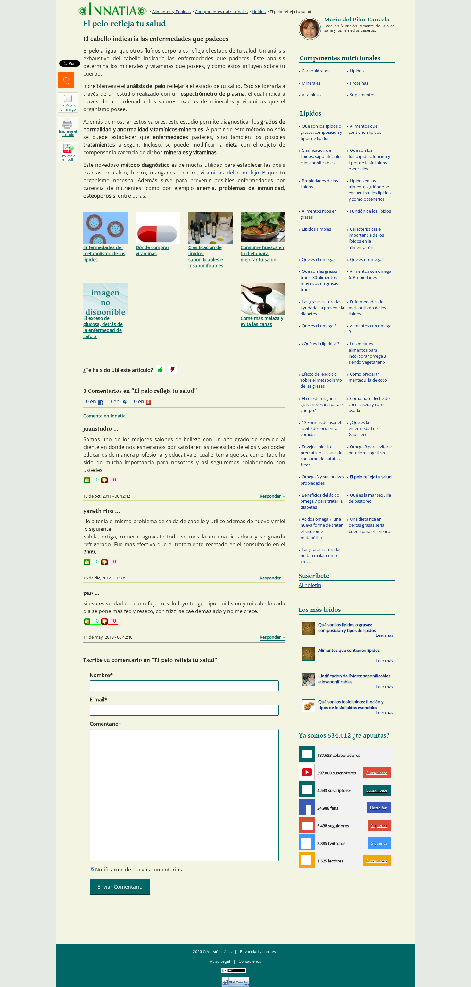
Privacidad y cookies (258, 951)
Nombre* (101, 675)
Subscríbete (376, 772)
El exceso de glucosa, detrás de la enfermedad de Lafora (103, 327)
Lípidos (259, 11)
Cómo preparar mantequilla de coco (368, 377)
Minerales (311, 83)
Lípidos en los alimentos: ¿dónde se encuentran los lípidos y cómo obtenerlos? (370, 190)
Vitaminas (311, 95)
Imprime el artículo (68, 133)
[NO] (172, 369)
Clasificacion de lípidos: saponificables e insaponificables (205, 256)
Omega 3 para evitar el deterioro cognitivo (370, 450)
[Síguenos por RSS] (307, 860)
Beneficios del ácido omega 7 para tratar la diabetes (322, 501)
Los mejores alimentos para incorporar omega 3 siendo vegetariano (367, 353)
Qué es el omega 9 (367, 259)
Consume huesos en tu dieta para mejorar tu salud (262, 253)
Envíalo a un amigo (68, 107)
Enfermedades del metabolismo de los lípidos (104, 253)
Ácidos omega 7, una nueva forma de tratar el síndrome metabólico (322, 528)
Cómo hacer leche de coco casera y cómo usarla (369, 404)
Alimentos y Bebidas (171, 11)
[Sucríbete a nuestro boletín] (307, 789)
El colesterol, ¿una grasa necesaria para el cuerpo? (322, 404)
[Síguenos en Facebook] (307, 807)
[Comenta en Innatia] (307, 754)
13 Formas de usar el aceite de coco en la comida (321, 428)
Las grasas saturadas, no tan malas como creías (321, 555)
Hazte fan (378, 808)
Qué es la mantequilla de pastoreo (370, 498)
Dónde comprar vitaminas (152, 250)
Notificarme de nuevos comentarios (138, 869)
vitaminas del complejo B (233, 172)
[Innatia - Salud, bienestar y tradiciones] (112, 9)
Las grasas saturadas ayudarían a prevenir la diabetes (322, 308)
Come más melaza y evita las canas (262, 321)
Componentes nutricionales (221, 11)
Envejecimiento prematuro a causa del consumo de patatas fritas (322, 456)
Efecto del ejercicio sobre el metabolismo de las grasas (321, 380)
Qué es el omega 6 (319, 259)
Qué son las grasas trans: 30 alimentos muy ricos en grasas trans (319, 280)
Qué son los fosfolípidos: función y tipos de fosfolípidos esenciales (369, 159)
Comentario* (105, 723)
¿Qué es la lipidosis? (320, 343)
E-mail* (98, 699)
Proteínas (359, 83)
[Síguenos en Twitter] (307, 842)
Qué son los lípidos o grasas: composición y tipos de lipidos (321, 132)
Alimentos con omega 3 (370, 329)
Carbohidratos (315, 71)
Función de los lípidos (370, 211)
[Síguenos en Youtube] (307, 772)
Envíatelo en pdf (68, 157)
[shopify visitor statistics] (235, 980)
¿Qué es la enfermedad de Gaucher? (363, 428)
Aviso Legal (220, 961)
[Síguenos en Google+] (307, 825)
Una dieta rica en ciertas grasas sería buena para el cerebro (369, 525)
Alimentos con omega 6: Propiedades (370, 274)
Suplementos (362, 95)
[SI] (160, 369)
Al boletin (310, 585)
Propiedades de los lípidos (319, 184)
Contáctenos (250, 961)
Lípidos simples (316, 229)
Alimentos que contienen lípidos (365, 129)
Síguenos (379, 825)
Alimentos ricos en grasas (319, 214)
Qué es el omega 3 (319, 325)
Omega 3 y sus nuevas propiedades (322, 480)
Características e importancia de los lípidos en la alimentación (366, 238)
